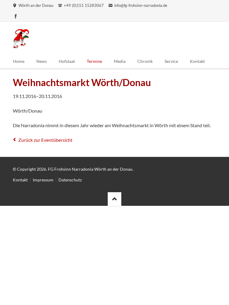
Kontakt (20, 179)
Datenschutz (70, 179)
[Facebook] (15, 16)
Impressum (43, 179)
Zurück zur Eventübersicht (45, 140)
